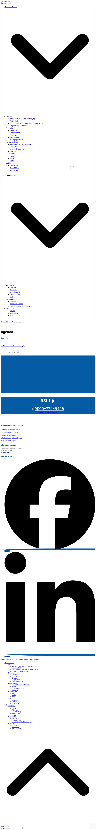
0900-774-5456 (49, 408)
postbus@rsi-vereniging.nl (8, 435)
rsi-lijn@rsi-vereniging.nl (8, 440)
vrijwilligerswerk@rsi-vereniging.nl (11, 438)
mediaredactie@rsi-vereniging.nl (10, 429)
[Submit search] (70, 169)
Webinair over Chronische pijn (13, 346)
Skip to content (5, 1)
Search (72, 167)
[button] (12, 322)
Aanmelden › (5, 452)
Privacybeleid (37, 659)
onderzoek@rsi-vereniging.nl (9, 432)
